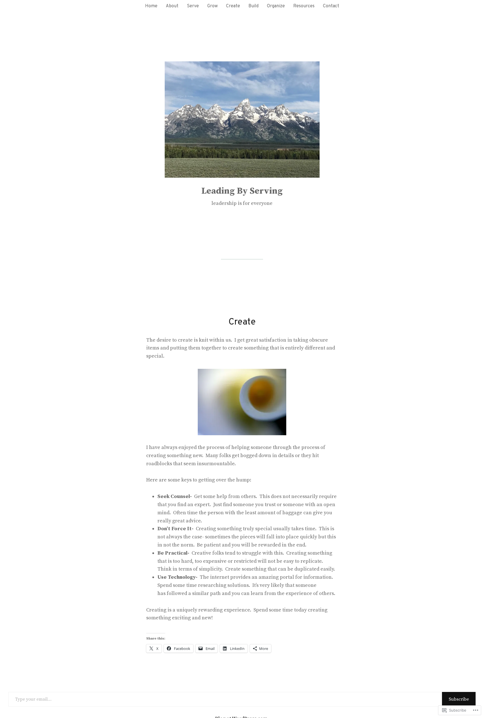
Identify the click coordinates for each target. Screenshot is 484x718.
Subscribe (459, 699)
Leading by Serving (242, 191)
